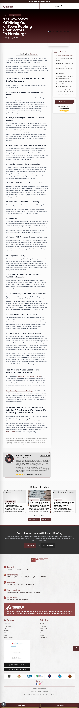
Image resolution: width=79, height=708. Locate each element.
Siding (5, 633)
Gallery (42, 633)
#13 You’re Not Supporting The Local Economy (65, 89)
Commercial (7, 626)
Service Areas (44, 628)
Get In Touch (21, 706)
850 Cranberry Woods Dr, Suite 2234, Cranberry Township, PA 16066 (26, 577)
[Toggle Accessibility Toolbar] (3, 704)
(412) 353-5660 (42, 559)
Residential (7, 624)
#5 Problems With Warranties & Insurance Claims (65, 68)
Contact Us (30, 545)
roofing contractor (14, 15)
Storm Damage (8, 637)
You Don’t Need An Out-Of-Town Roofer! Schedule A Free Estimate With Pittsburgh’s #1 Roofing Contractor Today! (64, 94)
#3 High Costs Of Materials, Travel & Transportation (65, 63)
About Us (43, 624)
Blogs (4, 15)
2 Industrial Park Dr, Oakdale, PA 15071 (18, 569)
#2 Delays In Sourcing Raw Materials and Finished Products (65, 60)
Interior (6, 628)
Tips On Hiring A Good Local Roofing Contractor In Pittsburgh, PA (64, 91)
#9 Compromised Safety (62, 78)
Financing (43, 626)
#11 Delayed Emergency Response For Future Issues (65, 84)
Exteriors (6, 631)
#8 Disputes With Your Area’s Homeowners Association (65, 76)
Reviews (42, 635)
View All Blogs (46, 519)
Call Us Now (60, 706)
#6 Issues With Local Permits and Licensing (65, 71)
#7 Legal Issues (60, 73)
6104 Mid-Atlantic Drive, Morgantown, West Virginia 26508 (24, 592)
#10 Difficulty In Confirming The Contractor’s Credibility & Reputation (65, 81)
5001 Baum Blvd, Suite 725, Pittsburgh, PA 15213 (20, 584)
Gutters (6, 635)
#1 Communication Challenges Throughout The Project (65, 58)
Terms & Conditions (39, 692)
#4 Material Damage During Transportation (65, 66)
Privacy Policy (39, 689)
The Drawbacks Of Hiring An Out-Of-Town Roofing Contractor (64, 55)
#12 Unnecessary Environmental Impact (65, 86)
